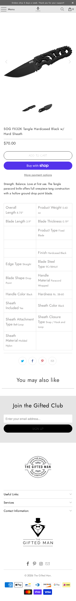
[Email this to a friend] (52, 361)
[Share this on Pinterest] (42, 361)
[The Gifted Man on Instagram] (41, 564)
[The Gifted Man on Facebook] (28, 564)
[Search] (62, 9)
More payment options (38, 175)
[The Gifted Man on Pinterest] (34, 564)
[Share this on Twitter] (22, 361)
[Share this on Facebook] (32, 361)
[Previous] (6, 62)
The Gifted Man (42, 575)
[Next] (69, 62)
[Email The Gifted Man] (48, 564)
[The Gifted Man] (38, 9)
